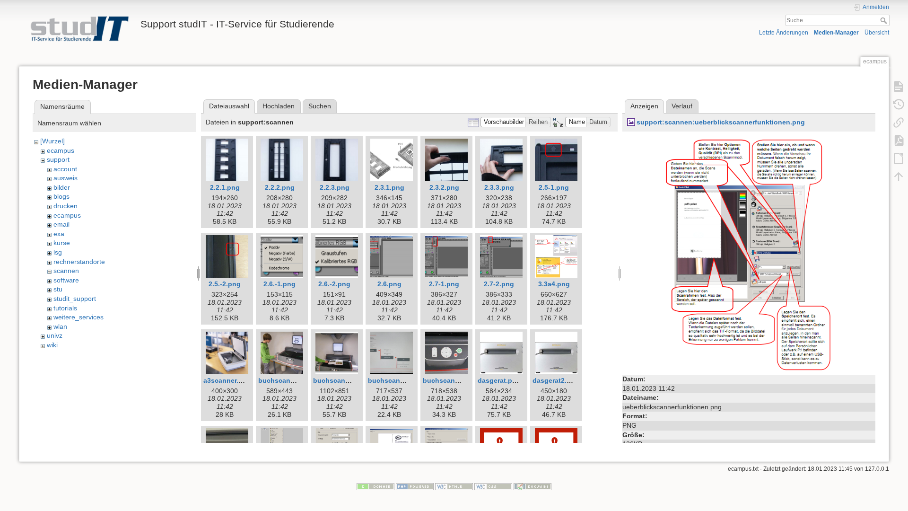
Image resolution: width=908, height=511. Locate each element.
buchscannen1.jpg (288, 380)
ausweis (65, 178)
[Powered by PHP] (415, 486)
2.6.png (389, 284)
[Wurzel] (52, 141)
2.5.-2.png (225, 284)
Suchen (319, 106)
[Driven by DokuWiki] (532, 486)
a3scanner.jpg (226, 380)
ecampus (60, 150)
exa (58, 234)
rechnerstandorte (79, 261)
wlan (60, 326)
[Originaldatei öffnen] (749, 253)
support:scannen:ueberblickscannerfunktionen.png (721, 122)
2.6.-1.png (279, 284)
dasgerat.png (499, 380)
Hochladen (278, 106)
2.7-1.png (444, 284)
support (58, 159)
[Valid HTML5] (454, 486)
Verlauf (682, 106)
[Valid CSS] (493, 486)
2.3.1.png (389, 187)
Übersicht (876, 32)
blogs (61, 196)
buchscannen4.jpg (453, 380)
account (65, 169)
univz (54, 335)
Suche (884, 20)
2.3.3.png (499, 187)
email (61, 224)
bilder (61, 187)
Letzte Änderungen (783, 32)
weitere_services (78, 317)
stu (57, 289)
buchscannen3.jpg (398, 380)
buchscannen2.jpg (343, 380)
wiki (52, 345)
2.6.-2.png (334, 284)
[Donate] (375, 486)
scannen (66, 270)
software (66, 280)
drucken (65, 206)
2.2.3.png (334, 187)
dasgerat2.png (556, 380)
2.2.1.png (225, 187)
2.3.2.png (444, 187)
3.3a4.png (554, 284)
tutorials (65, 308)
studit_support (74, 298)
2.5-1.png (554, 187)
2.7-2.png (499, 284)
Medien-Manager (836, 32)
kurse (61, 243)
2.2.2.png (280, 187)
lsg (57, 252)
